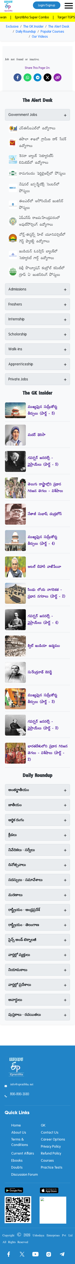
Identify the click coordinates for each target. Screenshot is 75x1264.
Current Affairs (22, 1153)
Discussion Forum (24, 1174)
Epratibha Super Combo (25, 17)
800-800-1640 (19, 1094)
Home (16, 1125)
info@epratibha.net (21, 1084)
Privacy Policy (51, 1146)
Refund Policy (51, 1153)
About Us (18, 1132)
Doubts (16, 1167)
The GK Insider (33, 26)
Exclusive (12, 26)
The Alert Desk (58, 26)
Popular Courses (52, 31)
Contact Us (49, 1132)
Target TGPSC (61, 17)
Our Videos (40, 36)
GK (43, 1125)
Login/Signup (46, 5)
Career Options (53, 1139)
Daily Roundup (26, 31)
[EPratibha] (8, 6)
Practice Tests (51, 1167)
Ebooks (16, 1160)
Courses (47, 1160)
